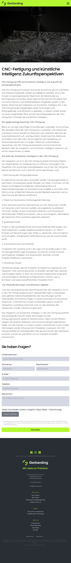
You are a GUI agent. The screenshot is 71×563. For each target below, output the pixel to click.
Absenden (35, 430)
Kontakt (35, 530)
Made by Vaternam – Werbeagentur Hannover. (35, 545)
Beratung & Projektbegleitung (35, 500)
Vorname (6, 364)
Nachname (42, 364)
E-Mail (5, 374)
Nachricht (7, 394)
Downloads (35, 527)
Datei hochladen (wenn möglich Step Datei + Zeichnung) (32, 409)
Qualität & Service (35, 502)
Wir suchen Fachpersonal (35, 511)
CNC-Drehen (36, 495)
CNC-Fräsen (35, 497)
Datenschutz (30, 536)
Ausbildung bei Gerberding (35, 514)
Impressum (39, 536)
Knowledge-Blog (35, 525)
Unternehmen (9, 354)
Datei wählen (10, 414)
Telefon (6, 384)
